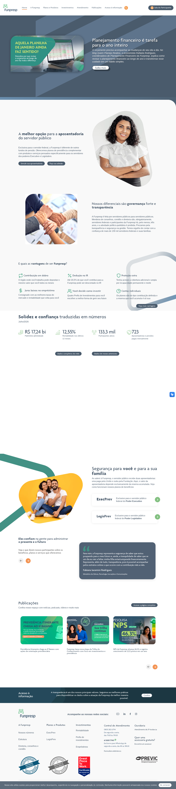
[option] (117, 560)
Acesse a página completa (144, 605)
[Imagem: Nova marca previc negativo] (146, 762)
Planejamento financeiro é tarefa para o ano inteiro (125, 42)
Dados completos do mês (68, 353)
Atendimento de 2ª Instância (146, 729)
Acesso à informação (113, 7)
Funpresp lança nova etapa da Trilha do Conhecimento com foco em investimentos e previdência (86, 651)
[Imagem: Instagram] (136, 714)
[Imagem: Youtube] (117, 714)
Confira (147, 695)
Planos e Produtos (50, 7)
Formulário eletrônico (112, 751)
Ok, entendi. (165, 785)
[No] (172, 785)
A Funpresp (35, 7)
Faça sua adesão (56, 163)
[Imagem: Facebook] (130, 714)
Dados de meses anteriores (105, 353)
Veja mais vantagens (147, 306)
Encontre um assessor (143, 744)
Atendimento (82, 7)
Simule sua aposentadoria (31, 163)
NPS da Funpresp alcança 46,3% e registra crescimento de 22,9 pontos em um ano (130, 650)
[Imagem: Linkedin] (124, 714)
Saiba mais (100, 67)
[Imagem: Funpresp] (10, 8)
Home (24, 7)
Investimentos (68, 7)
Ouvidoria (140, 725)
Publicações (96, 7)
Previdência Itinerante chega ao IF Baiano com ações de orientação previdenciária (39, 650)
